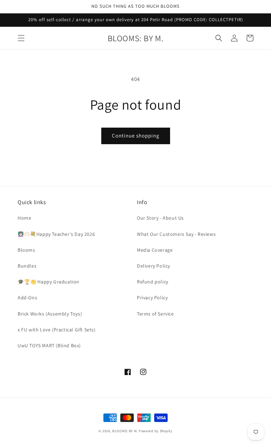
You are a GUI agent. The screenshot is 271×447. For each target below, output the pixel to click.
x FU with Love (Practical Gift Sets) (57, 329)
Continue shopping (135, 135)
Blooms (26, 250)
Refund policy (152, 281)
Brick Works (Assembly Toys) (50, 314)
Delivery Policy (153, 266)
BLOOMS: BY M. (125, 431)
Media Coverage (155, 250)
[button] (21, 38)
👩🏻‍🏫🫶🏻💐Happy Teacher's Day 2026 (56, 234)
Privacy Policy (152, 297)
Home (24, 218)
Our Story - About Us (160, 218)
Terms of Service (155, 314)
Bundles (27, 266)
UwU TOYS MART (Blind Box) (49, 345)
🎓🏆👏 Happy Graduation (48, 281)
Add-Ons (27, 297)
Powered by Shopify (156, 431)
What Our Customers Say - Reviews (176, 234)
